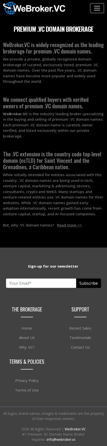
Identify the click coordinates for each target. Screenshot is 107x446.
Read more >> (69, 225)
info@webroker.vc (61, 439)
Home (26, 328)
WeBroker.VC (75, 429)
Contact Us (80, 347)
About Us (27, 337)
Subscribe (88, 283)
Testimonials (80, 337)
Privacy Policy (27, 380)
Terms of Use (27, 390)
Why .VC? (27, 347)
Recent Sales (80, 328)
